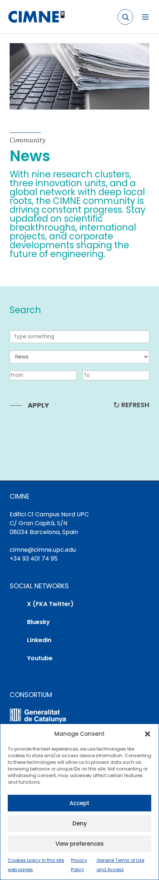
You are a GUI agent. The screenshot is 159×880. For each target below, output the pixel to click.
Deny (79, 823)
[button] (147, 734)
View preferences (79, 844)
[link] (36, 17)
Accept (79, 803)
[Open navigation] (145, 17)
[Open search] (125, 17)
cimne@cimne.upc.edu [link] (43, 549)
